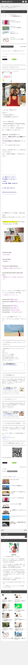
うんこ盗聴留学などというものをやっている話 (18, 511)
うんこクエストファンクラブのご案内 (16, 39)
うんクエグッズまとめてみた (15, 21)
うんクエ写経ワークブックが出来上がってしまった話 (18, 492)
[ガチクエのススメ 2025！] (5, 481)
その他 (4, 507)
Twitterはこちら (5, 438)
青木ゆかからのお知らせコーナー (6, 489)
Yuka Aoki (5, 56)
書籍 (3, 501)
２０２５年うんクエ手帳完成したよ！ (16, 485)
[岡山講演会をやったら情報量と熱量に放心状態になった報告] (5, 524)
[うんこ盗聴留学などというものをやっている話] (5, 511)
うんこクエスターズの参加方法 (15, 27)
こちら (12, 71)
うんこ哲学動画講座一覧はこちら (16, 16)
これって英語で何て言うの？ (7, 46)
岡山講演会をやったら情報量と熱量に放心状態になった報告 (18, 523)
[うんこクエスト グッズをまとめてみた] (5, 499)
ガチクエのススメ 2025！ (14, 479)
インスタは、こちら (6, 436)
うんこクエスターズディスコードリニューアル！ (18, 517)
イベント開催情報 (5, 483)
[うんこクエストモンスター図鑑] (5, 505)
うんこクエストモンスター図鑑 (7, 638)
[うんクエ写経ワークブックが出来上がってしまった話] (5, 493)
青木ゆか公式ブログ (7, 1)
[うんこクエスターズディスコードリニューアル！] (5, 518)
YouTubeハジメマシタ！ (14, 33)
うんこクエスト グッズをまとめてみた (17, 497)
